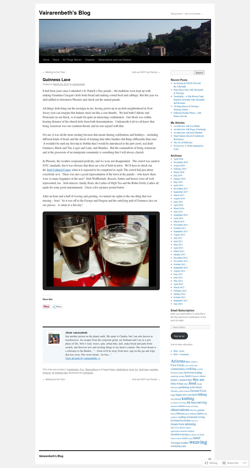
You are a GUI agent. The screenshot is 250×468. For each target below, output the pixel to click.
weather (185, 442)
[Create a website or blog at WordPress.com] (209, 459)
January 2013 (179, 254)
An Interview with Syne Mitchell (188, 132)
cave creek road (190, 365)
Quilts (200, 413)
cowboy (200, 369)
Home (46, 59)
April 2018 (178, 185)
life (189, 402)
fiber (189, 379)
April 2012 (178, 283)
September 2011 (181, 300)
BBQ (188, 361)
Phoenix (47, 372)
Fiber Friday (177, 383)
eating (198, 372)
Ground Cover (198, 390)
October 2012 (180, 264)
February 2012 (180, 290)
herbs (195, 394)
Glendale (174, 391)
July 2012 (178, 274)
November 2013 (181, 224)
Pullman (193, 413)
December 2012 (180, 257)
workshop (176, 446)
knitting (188, 398)
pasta (201, 410)
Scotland (175, 420)
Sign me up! (179, 335)
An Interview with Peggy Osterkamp (190, 129)
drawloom (189, 372)
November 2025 (181, 162)
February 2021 (180, 168)
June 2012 (178, 277)
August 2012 (179, 270)
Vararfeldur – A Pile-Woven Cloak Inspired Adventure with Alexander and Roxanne (189, 99)
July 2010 (178, 303)
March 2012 (179, 287)
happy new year (184, 394)
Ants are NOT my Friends (146, 72)
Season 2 (194, 420)
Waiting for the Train (54, 72)
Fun (82, 369)
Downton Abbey (177, 372)
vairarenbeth (78, 84)
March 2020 (179, 172)
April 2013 (178, 247)
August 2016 (179, 198)
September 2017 (181, 191)
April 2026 (178, 158)
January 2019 (179, 178)
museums (174, 406)
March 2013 (179, 251)
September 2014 (181, 214)
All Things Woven (72, 59)
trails (185, 438)
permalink (88, 372)
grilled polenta (184, 391)
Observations (91, 369)
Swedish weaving (180, 434)
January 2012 (179, 293)
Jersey (178, 398)
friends (199, 384)
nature (181, 406)
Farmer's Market (199, 376)
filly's (186, 384)
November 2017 (181, 188)
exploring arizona (177, 376)
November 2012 (181, 260)
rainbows (174, 417)
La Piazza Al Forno (178, 402)
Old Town (194, 410)
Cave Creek (177, 365)
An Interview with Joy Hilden (187, 125)
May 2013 (178, 244)
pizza (187, 413)
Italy (172, 399)
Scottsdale (185, 420)
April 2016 (178, 204)
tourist (173, 438)
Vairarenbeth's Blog (64, 12)
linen (194, 402)
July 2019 (178, 175)
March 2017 (179, 195)
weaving (198, 441)
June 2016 (178, 201)
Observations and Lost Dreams (114, 59)
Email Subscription (182, 310)
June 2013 (178, 241)
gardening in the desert (190, 387)
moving (202, 402)
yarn (183, 446)
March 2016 (179, 208)
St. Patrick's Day (60, 372)
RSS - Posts (179, 350)
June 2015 (178, 211)
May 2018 (178, 181)
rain (205, 413)
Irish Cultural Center (59, 170)
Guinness (144, 369)
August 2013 (179, 234)
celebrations (122, 369)
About (56, 59)
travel (196, 438)
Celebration (73, 369)
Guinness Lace (56, 79)
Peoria (173, 413)
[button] (92, 276)
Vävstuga (175, 442)
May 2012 (178, 280)
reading (182, 417)
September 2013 (181, 231)
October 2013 (180, 227)
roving (201, 417)
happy (173, 395)
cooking (191, 368)
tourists (179, 438)
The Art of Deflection (183, 142)
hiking (202, 394)
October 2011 (180, 297)
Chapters (90, 59)
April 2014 (178, 218)
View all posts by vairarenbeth (82, 358)
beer (113, 369)
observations (180, 409)
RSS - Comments (181, 354)
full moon (174, 387)
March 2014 (179, 221)
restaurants (192, 417)
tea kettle (200, 434)
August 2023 (179, 165)
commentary (178, 368)
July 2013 (178, 237)
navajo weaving (191, 406)
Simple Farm (177, 424)
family (188, 376)
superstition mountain (179, 431)
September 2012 (181, 267)
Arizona (178, 361)
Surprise (191, 431)
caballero (193, 361)
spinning (190, 424)
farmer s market (179, 379)
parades (154, 369)
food (131, 369)
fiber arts (198, 379)
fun (136, 369)
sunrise (188, 427)
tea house (192, 434)
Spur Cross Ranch (178, 427)
